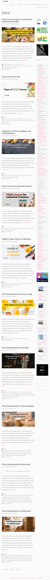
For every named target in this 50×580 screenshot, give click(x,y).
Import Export (20, 64)
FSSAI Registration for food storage (16, 464)
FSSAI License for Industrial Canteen (17, 186)
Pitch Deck (40, 206)
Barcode (39, 80)
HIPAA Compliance (42, 153)
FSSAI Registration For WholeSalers (16, 511)
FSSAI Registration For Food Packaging (18, 406)
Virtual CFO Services (42, 258)
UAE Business (41, 240)
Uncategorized (41, 250)
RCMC (39, 215)
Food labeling (25, 175)
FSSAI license (5, 120)
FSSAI (14, 64)
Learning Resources (35, 4)
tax (38, 231)
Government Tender (42, 149)
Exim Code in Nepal (42, 136)
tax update (40, 233)
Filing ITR (40, 143)
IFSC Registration (41, 162)
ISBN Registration (42, 172)
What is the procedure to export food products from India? (16, 20)
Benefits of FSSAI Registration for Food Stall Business (15, 392)
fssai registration (17, 66)
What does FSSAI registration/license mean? (21, 502)
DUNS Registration (42, 128)
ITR (38, 177)
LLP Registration (41, 187)
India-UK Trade (41, 168)
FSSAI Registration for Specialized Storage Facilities (14, 497)
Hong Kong (40, 156)
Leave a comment (7, 69)
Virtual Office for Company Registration (41, 262)
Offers (26, 4)
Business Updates (42, 92)
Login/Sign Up (39, 7)
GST (38, 151)
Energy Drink (12, 338)
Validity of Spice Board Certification (16, 239)
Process (26, 338)
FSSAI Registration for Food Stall (15, 347)
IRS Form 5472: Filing (42, 170)
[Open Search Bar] (46, 7)
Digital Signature (41, 119)
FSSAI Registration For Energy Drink (17, 294)
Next (20, 569)
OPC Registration (42, 200)
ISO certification (41, 175)
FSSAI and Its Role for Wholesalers (16, 558)
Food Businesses (7, 175)
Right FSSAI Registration (12, 177)
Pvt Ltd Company (41, 212)
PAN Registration (41, 202)
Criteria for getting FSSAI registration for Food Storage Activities (18, 495)
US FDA (39, 252)
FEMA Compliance (42, 138)
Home (13, 4)
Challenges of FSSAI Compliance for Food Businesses (16, 132)
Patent (39, 204)
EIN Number (40, 130)
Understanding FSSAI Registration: (18, 455)
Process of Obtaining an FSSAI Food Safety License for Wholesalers (17, 560)
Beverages (5, 338)
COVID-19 (40, 107)
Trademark (40, 238)
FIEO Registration (42, 140)
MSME (39, 189)
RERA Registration (42, 217)
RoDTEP (39, 219)
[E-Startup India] (5, 1)
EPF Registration (41, 132)
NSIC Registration (42, 198)
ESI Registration (41, 134)
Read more (25, 60)
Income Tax (40, 166)
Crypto (39, 109)
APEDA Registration (8, 64)
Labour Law (40, 179)
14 (16, 569)
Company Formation (42, 96)
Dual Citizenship (41, 121)
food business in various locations (25, 118)
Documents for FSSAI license (10, 118)
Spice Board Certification (13, 285)
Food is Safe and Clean (17, 175)
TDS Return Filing (41, 236)
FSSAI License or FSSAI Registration (17, 120)
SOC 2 (39, 225)
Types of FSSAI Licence (11, 76)
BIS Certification (41, 86)
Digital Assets (41, 117)
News (39, 191)
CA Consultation (41, 94)
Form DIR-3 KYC (41, 145)
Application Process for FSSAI (10, 228)
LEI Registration (41, 181)
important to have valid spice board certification (14, 283)
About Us (19, 4)
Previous (5, 569)
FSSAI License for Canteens (24, 228)
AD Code (40, 76)
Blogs (45, 4)
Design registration (42, 115)
